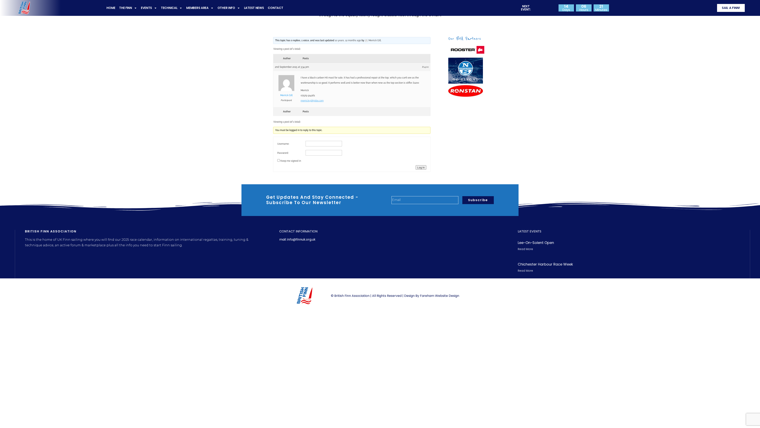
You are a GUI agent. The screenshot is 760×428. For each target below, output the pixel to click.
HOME (110, 8)
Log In (421, 167)
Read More (525, 249)
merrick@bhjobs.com (312, 100)
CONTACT (275, 8)
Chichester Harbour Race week (545, 264)
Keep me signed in (290, 161)
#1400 (425, 67)
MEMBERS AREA (197, 8)
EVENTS (146, 8)
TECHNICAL (169, 8)
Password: (283, 153)
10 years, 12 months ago (348, 40)
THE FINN (125, 8)
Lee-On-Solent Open (536, 242)
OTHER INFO (226, 8)
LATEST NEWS (254, 8)
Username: (283, 143)
